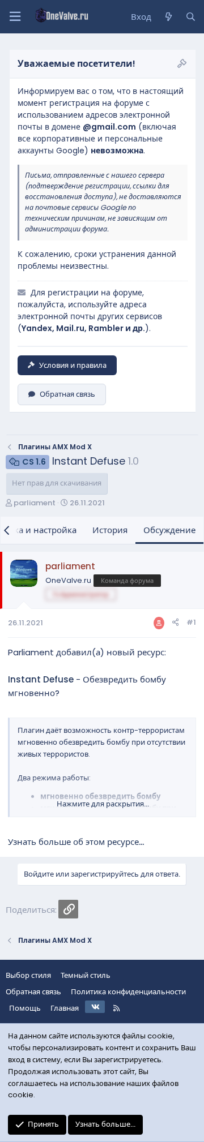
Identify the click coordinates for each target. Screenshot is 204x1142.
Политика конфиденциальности (128, 991)
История (110, 530)
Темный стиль (85, 975)
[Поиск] (191, 17)
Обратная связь (67, 394)
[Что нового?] (168, 17)
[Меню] (14, 16)
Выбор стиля (28, 975)
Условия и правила (73, 365)
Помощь (25, 1008)
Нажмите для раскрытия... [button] (103, 803)
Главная (64, 1008)
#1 (191, 622)
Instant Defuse (41, 679)
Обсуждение (169, 530)
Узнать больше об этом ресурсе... (76, 842)
